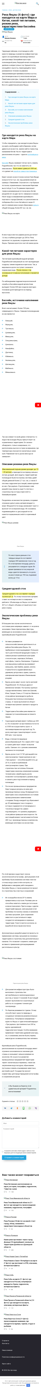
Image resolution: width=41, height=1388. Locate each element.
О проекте (5, 1341)
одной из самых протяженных (25, 171)
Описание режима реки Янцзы (20, 116)
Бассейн (5, 163)
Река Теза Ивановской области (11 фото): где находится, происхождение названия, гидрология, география (20, 1205)
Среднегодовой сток (16, 119)
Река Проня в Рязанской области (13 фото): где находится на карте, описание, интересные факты (19, 1302)
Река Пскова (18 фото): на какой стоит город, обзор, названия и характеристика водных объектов (19, 1223)
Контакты (5, 1343)
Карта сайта (6, 1364)
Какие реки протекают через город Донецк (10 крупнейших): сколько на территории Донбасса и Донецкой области (19, 1243)
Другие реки (17, 10)
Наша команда (7, 1350)
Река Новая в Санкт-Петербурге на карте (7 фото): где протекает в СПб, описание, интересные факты (20, 1263)
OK (28, 1385)
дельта (36, 205)
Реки (10, 10)
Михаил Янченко (10, 38)
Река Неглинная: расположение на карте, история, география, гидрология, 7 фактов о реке (20, 1186)
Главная (4, 10)
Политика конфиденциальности (13, 1357)
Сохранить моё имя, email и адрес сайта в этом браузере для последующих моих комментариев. (20, 1151)
